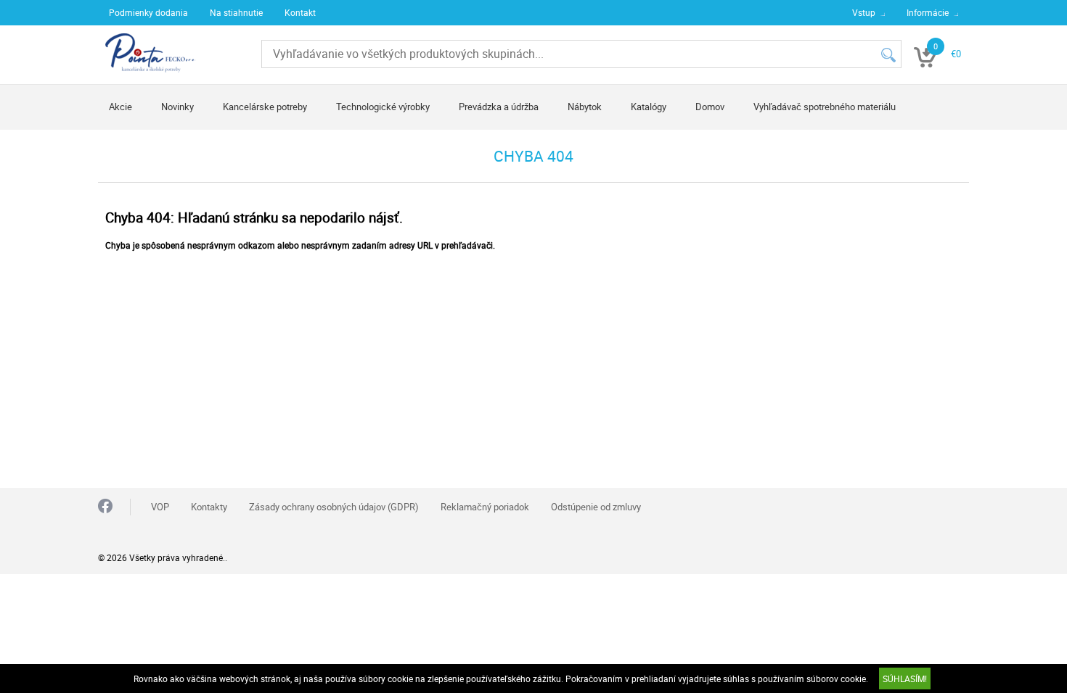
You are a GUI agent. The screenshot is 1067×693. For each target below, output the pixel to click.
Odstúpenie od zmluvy (596, 506)
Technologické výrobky (383, 106)
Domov (709, 106)
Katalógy (648, 106)
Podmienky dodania (148, 12)
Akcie (120, 106)
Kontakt (300, 12)
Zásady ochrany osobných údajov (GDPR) (334, 506)
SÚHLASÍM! (905, 678)
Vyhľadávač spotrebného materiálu (824, 106)
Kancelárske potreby (265, 106)
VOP (160, 506)
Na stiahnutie (236, 12)
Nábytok (585, 106)
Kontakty (209, 506)
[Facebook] (105, 507)
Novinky (177, 106)
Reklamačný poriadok (485, 506)
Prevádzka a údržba (499, 106)
